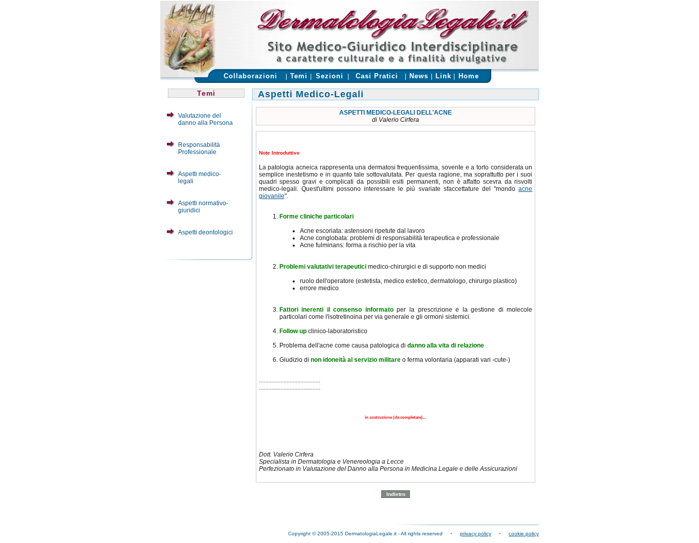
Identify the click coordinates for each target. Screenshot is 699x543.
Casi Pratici (377, 76)
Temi (299, 76)
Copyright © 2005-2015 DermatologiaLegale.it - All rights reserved (365, 533)
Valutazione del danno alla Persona (205, 119)
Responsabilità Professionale (199, 148)
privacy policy (475, 533)
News (418, 76)
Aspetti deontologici (205, 232)
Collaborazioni (250, 76)
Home (468, 76)
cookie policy (524, 533)
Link (443, 76)
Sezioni (329, 76)
